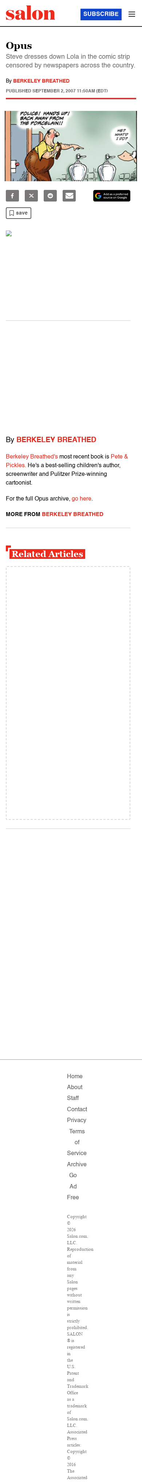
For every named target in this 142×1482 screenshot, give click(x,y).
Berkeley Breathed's (32, 457)
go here (81, 499)
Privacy (76, 1121)
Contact (77, 1110)
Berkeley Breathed (41, 81)
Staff (73, 1098)
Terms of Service (77, 1143)
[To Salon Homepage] (30, 12)
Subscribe (101, 14)
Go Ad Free (73, 1187)
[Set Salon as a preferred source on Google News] (111, 196)
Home (75, 1077)
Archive (77, 1165)
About (74, 1088)
